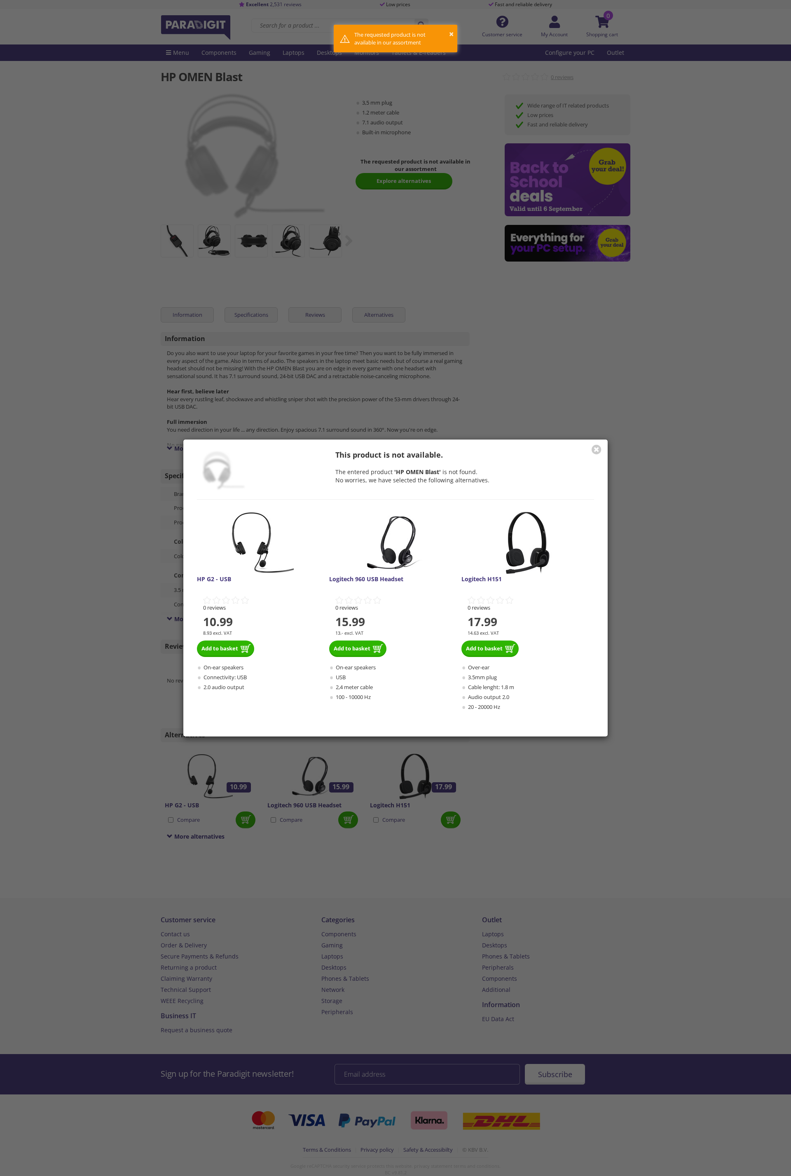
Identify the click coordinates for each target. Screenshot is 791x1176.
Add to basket (219, 648)
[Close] (596, 449)
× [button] (451, 34)
